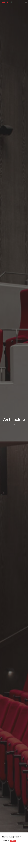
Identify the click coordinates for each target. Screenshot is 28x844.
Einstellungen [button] (5, 840)
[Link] (7, 2)
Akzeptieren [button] (13, 840)
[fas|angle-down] (14, 424)
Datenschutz (16, 837)
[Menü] (26, 2)
